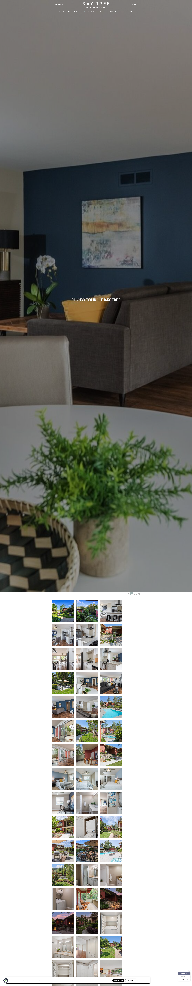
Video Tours (92, 11)
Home (58, 11)
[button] (5, 980)
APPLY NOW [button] (134, 4)
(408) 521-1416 (59, 4)
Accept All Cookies (118, 980)
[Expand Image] (63, 611)
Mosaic (138, 593)
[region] (78, 980)
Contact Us (131, 11)
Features (75, 11)
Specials (122, 11)
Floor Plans (66, 11)
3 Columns (132, 593)
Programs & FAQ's (112, 11)
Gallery (83, 11)
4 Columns (135, 593)
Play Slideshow (128, 593)
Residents (101, 11)
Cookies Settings (131, 980)
